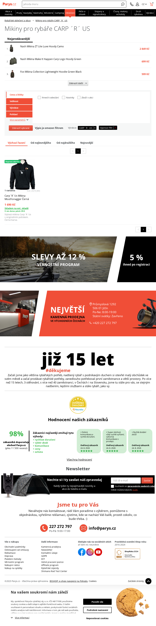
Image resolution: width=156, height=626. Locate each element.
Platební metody (13, 559)
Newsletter (46, 549)
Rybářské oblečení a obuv (18, 20)
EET (43, 559)
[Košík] (151, 4)
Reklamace (10, 552)
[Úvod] (10, 4)
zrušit (135, 489)
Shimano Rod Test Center (54, 571)
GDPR (44, 555)
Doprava (9, 555)
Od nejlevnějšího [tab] (41, 142)
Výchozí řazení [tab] (16, 142)
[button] (123, 4)
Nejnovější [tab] (86, 142)
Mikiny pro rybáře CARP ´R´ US (51, 20)
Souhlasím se (121, 486)
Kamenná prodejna (51, 546)
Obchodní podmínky (15, 546)
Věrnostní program (14, 562)
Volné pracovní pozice (52, 562)
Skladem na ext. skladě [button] (16, 208)
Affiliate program (49, 565)
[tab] (19, 95)
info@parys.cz (102, 528)
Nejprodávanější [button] (18, 39)
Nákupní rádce (12, 565)
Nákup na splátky (13, 568)
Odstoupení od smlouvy (17, 549)
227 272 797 (60, 526)
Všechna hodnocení (79, 459)
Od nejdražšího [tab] (66, 142)
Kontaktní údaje (49, 552)
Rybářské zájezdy (50, 568)
